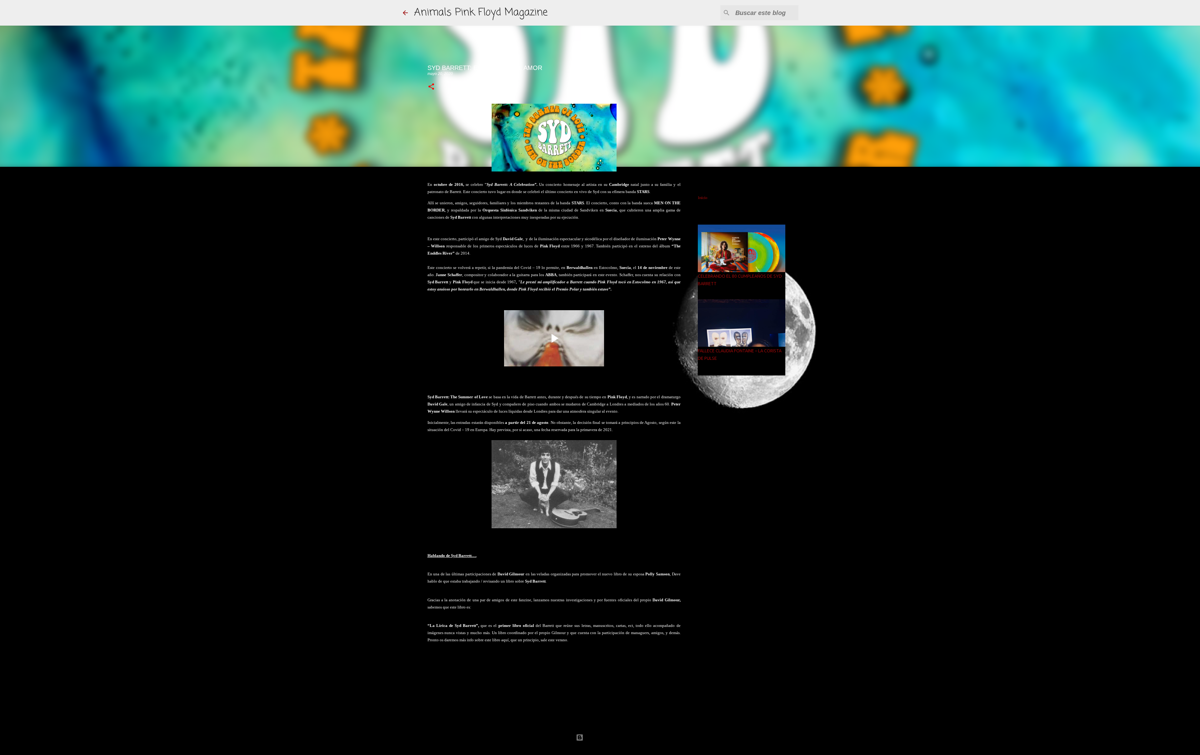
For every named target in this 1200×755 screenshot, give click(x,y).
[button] (431, 87)
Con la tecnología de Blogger (603, 737)
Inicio (703, 198)
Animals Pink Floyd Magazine (481, 12)
